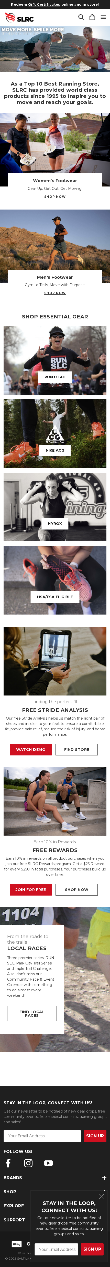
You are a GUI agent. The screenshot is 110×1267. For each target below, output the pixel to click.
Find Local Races (32, 1014)
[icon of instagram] (28, 1163)
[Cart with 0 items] (92, 17)
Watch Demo (31, 749)
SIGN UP (92, 1249)
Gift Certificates (44, 4)
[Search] (81, 17)
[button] (55, 49)
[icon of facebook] (8, 1163)
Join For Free (31, 889)
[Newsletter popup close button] (101, 1197)
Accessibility (29, 1253)
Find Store (76, 749)
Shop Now (55, 197)
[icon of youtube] (48, 1163)
